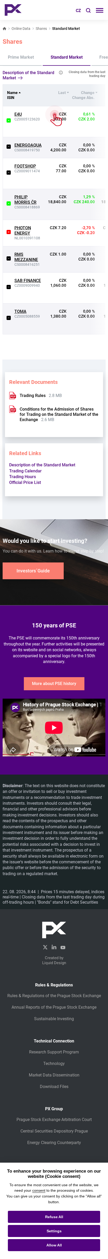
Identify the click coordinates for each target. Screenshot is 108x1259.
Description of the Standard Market (28, 75)
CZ (78, 10)
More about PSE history (54, 683)
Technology (54, 1063)
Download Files (54, 1086)
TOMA (20, 311)
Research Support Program (54, 1052)
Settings (54, 1231)
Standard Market (67, 57)
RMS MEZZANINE (26, 257)
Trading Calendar (25, 470)
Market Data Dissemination (54, 1075)
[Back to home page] (13, 10)
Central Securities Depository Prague (54, 1131)
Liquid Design (54, 962)
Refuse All (54, 1217)
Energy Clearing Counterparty (54, 1142)
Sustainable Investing (54, 1018)
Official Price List (25, 482)
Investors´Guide (33, 570)
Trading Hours (22, 476)
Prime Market (21, 57)
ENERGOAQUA (28, 145)
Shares (41, 28)
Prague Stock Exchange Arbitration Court (54, 1119)
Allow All (54, 1245)
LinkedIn (54, 947)
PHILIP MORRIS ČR (25, 200)
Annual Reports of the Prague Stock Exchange (54, 1007)
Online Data (21, 28)
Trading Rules (33, 395)
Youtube (63, 947)
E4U (18, 114)
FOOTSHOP (25, 166)
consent (38, 1190)
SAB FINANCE (27, 280)
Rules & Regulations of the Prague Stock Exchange (54, 995)
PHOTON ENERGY (22, 230)
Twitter (45, 947)
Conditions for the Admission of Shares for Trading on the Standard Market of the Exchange (59, 414)
